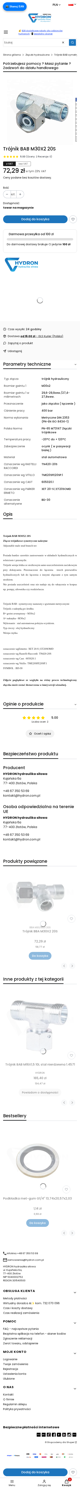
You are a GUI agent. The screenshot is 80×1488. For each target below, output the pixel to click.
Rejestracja (10, 1369)
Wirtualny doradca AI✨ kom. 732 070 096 (31, 1303)
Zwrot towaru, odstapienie (20, 1343)
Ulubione (9, 1379)
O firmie (8, 1399)
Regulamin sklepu (15, 1404)
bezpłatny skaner (43, 33)
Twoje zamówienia (15, 1364)
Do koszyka (40, 956)
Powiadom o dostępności (40, 1092)
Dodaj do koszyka (35, 219)
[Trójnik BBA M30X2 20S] (40, 896)
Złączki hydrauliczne (37, 54)
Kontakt (8, 1394)
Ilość (6, 188)
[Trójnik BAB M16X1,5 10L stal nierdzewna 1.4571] (40, 1024)
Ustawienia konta (14, 1374)
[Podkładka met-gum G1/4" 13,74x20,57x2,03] (37, 1161)
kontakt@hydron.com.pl (21, 795)
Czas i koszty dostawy (18, 1308)
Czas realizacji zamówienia (21, 1313)
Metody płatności (15, 1298)
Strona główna (12, 54)
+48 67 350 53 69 (16, 791)
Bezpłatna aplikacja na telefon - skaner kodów (34, 1334)
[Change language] (72, 4)
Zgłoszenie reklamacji (17, 1338)
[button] (72, 42)
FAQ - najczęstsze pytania (21, 1329)
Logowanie (10, 1359)
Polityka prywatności (17, 1409)
